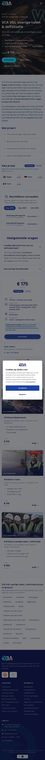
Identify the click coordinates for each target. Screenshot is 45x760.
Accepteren (22, 388)
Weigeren (22, 394)
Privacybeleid (30, 382)
